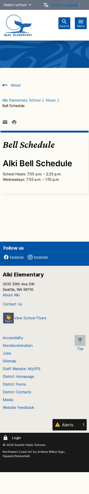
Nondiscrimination (18, 345)
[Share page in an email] (5, 122)
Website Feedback (18, 407)
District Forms (14, 384)
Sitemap (9, 361)
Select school (15, 5)
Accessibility (13, 337)
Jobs (7, 353)
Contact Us (12, 304)
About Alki (11, 295)
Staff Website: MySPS (21, 368)
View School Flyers (30, 318)
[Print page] (14, 122)
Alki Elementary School (21, 100)
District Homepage (18, 376)
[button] (30, 5)
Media (8, 399)
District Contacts (17, 392)
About (15, 85)
